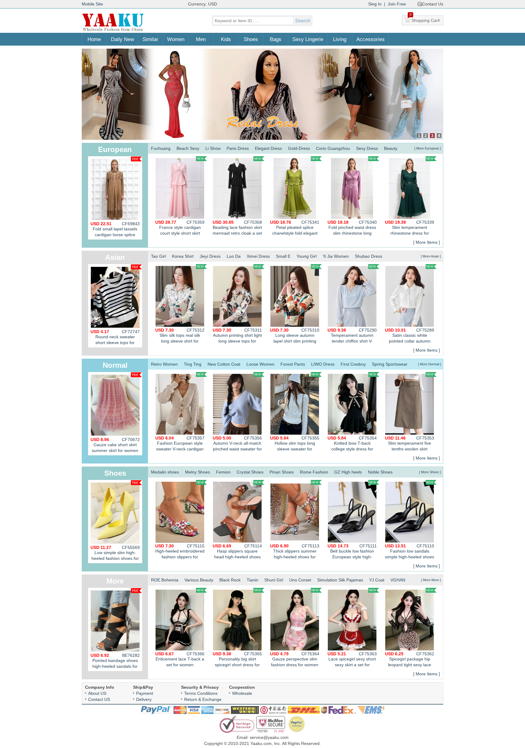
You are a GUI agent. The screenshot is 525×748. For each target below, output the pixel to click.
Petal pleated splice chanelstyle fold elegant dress (294, 228)
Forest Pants (292, 364)
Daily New (122, 39)
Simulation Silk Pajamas (340, 579)
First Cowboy (353, 364)
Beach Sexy (188, 148)
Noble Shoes (380, 472)
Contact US (99, 699)
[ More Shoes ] (430, 472)
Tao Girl (158, 256)
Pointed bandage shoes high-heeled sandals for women (115, 662)
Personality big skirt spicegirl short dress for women (237, 660)
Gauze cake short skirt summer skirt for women (115, 445)
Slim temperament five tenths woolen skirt (409, 443)
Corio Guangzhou (333, 148)
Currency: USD (202, 4)
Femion (223, 472)
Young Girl (307, 256)
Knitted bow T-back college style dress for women (352, 444)
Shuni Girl (273, 579)
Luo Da (234, 256)
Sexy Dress (367, 148)
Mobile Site (92, 4)
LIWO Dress (323, 364)
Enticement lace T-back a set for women (179, 659)
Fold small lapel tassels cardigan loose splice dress (115, 230)
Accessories (370, 39)
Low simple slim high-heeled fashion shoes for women (115, 554)
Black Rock (230, 579)
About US (97, 693)
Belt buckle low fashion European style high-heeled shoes (352, 552)
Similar (150, 39)
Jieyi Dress (210, 256)
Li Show (213, 148)
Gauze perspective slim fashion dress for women (294, 659)
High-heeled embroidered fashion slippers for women (179, 552)
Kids (226, 39)
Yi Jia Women (336, 256)
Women (175, 39)
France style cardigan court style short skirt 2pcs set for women (179, 228)
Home (94, 39)
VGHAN (397, 579)
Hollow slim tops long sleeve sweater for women (294, 444)
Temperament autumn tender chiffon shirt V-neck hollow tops (352, 336)
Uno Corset (300, 579)
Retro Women (164, 364)
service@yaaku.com (269, 737)
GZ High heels (348, 472)
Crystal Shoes (250, 472)
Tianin (252, 579)
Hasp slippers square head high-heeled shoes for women (237, 552)
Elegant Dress (268, 148)
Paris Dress (238, 148)
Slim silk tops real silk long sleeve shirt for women (179, 336)
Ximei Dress (258, 256)
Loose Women (260, 364)
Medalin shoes (165, 472)
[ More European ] (427, 148)
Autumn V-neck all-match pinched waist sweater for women (237, 444)
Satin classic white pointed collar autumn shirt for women (409, 336)
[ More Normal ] (429, 364)
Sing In (375, 4)
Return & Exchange (202, 699)
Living (339, 39)
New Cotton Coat (224, 364)
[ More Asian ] (431, 256)
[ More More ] (431, 580)
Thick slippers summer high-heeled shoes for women (294, 552)
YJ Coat (376, 579)
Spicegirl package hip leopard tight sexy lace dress (409, 660)
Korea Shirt (183, 256)
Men (201, 39)
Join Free (397, 4)
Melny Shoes (197, 472)
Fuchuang (160, 148)
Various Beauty (198, 579)
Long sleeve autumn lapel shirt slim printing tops (294, 336)
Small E (283, 256)
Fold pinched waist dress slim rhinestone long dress (352, 228)
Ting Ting (192, 364)
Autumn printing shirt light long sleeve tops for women (237, 336)
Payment (144, 693)
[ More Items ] (426, 242)
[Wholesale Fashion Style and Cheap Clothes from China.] (113, 30)
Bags (275, 39)
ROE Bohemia (164, 579)
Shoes (251, 39)
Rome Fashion (314, 472)
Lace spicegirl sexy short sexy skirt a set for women (352, 660)
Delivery (144, 699)
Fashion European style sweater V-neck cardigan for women (179, 444)
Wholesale (242, 693)
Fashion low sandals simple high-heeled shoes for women (409, 552)
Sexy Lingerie (307, 39)
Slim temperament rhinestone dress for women (409, 228)
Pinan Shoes (281, 472)
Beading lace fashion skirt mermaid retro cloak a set (237, 228)
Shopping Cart (424, 19)
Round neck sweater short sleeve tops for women (115, 338)
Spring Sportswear (389, 364)
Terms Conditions (201, 693)
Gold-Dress (299, 148)
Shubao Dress (368, 256)
